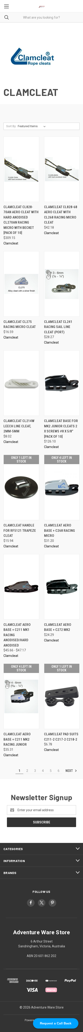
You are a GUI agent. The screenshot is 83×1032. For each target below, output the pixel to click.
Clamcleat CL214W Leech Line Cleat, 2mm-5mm (18, 426)
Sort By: (11, 126)
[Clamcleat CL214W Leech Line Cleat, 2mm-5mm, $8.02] (21, 383)
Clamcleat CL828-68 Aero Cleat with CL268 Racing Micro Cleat (60, 215)
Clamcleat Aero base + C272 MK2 (57, 627)
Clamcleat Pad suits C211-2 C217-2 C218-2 (61, 737)
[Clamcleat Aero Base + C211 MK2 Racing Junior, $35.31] (21, 696)
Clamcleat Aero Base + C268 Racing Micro (59, 530)
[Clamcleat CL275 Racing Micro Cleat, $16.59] (21, 284)
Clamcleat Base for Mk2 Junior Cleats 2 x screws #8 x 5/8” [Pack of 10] (61, 429)
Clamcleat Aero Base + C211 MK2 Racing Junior (17, 739)
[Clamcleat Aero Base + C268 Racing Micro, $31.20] (62, 487)
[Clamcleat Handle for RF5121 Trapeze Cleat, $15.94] (21, 487)
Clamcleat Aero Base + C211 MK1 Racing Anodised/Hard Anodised (17, 635)
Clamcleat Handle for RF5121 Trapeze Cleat (19, 530)
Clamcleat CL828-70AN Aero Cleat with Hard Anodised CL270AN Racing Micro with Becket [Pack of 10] (21, 220)
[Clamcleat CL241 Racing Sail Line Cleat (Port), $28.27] (62, 284)
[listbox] (32, 126)
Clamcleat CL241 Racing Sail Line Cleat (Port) (58, 327)
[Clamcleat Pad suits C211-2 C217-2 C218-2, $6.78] (62, 696)
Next (69, 771)
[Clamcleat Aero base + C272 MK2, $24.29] (62, 587)
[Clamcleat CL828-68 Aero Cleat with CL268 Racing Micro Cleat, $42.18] (62, 169)
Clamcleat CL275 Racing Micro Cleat (19, 324)
